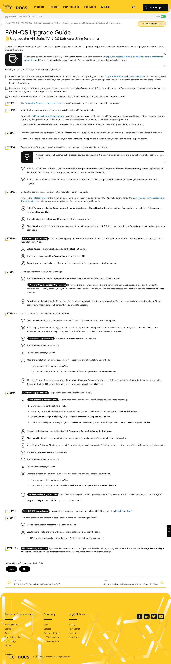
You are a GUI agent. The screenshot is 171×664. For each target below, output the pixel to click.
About (46, 624)
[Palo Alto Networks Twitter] (154, 618)
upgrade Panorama (114, 76)
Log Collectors (137, 76)
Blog (7, 633)
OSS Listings (10, 641)
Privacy (72, 624)
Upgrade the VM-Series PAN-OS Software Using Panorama (96, 23)
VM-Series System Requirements (48, 116)
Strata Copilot (156, 7)
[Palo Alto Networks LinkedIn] (147, 618)
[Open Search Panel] (133, 8)
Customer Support (52, 633)
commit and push (54, 103)
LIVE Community (51, 637)
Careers (47, 629)
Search (8, 629)
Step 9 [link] (129, 511)
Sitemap (8, 645)
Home (7, 23)
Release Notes (39, 198)
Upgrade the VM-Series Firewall (56, 23)
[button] (169, 531)
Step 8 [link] (118, 511)
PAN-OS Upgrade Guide (31, 23)
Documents (74, 637)
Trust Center (74, 629)
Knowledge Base (51, 641)
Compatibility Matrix (13, 637)
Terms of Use (75, 633)
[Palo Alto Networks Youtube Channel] (161, 618)
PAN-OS (15, 23)
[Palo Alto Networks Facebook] (140, 618)
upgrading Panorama (35, 103)
